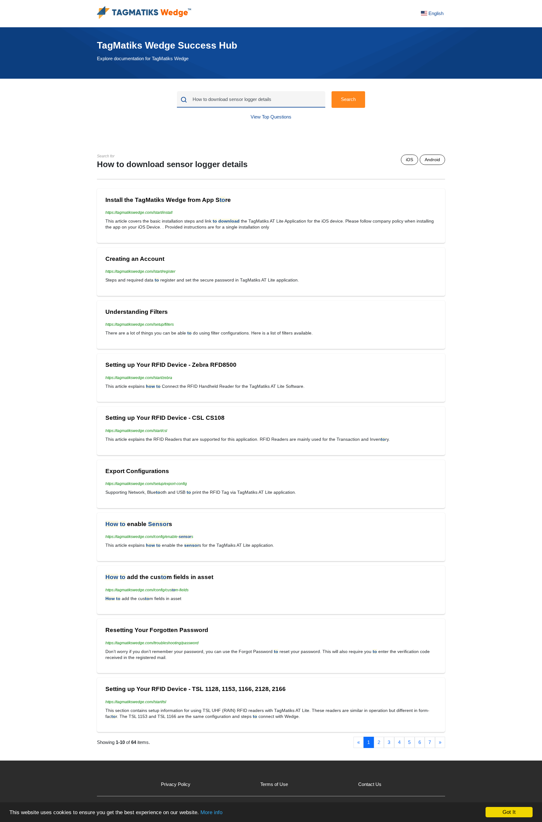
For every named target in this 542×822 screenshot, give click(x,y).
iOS (409, 159)
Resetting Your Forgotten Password (156, 630)
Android (432, 159)
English (435, 13)
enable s (138, 524)
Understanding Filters (136, 311)
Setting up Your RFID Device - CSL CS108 (165, 417)
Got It (509, 812)
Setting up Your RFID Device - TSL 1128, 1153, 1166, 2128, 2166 (195, 689)
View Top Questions (271, 116)
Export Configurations (137, 471)
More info (211, 812)
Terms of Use (274, 784)
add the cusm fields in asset (159, 577)
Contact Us (369, 784)
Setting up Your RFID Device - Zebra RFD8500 (170, 364)
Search (348, 99)
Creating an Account (134, 259)
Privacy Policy (175, 784)
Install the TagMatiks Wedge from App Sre (168, 200)
